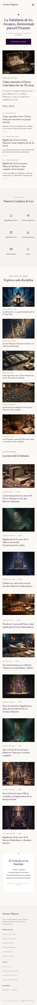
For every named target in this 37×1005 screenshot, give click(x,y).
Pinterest (14, 990)
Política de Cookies (9, 975)
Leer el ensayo (8, 106)
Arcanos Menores (9, 947)
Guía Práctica (7, 951)
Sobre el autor (8, 956)
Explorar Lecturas (18, 41)
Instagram (5, 990)
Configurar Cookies (10, 980)
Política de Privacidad (10, 971)
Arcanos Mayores (10, 4)
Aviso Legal (6, 966)
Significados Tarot (9, 934)
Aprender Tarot (8, 943)
